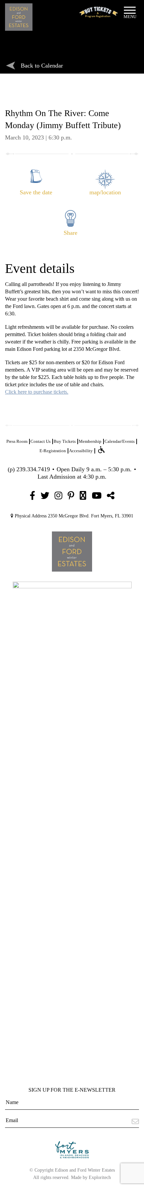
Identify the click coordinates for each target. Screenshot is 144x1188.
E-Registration (53, 450)
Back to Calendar (42, 65)
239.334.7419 (33, 469)
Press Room (16, 441)
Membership (90, 441)
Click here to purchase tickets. (36, 392)
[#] (32, 496)
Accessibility (81, 450)
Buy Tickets (65, 441)
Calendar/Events (119, 441)
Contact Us (40, 441)
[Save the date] (37, 172)
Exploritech (100, 1177)
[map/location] (107, 172)
